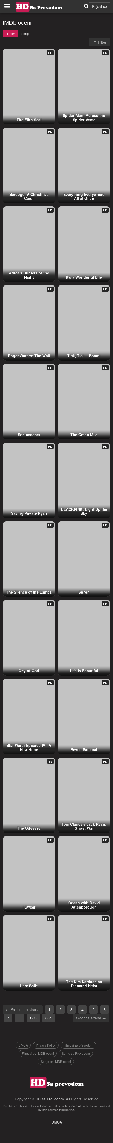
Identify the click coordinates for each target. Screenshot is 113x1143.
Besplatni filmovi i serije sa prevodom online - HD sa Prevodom (39, 7)
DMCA (23, 1045)
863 (33, 1017)
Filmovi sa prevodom (78, 1045)
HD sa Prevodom (49, 1098)
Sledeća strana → (91, 1017)
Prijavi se (99, 6)
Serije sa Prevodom (76, 1053)
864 (48, 1017)
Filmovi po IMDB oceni (38, 1053)
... (19, 1017)
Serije (25, 33)
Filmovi (10, 33)
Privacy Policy (46, 1045)
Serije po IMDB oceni (56, 1061)
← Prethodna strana (22, 1009)
